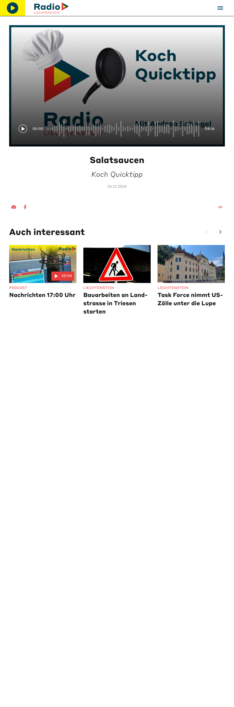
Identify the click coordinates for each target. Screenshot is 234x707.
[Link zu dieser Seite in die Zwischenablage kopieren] (220, 207)
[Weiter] (220, 231)
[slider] (123, 128)
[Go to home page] (51, 8)
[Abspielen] (12, 8)
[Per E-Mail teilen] (13, 207)
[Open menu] (220, 8)
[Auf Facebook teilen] (25, 207)
